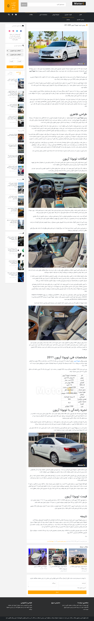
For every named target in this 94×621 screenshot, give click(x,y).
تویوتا (52, 541)
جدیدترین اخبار (18, 73)
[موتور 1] (79, 3)
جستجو (24, 4)
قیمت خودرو (68, 15)
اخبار (80, 15)
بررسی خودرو (80, 19)
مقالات (31, 15)
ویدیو (68, 19)
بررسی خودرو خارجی (61, 541)
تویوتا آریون (77, 361)
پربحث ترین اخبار (10, 73)
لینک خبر (49, 541)
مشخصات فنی (43, 15)
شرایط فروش (55, 15)
